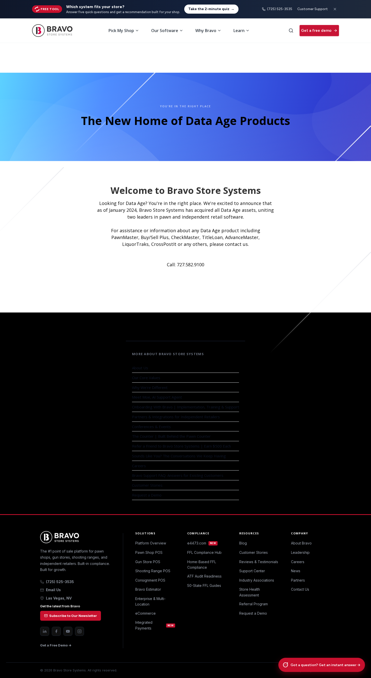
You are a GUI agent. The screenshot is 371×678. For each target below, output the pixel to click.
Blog (243, 543)
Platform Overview (150, 543)
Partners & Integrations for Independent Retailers (176, 416)
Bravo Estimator (148, 589)
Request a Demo (147, 495)
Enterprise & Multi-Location (150, 601)
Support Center (252, 571)
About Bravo (301, 543)
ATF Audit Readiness (204, 576)
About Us (140, 367)
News (295, 571)
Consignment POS (150, 580)
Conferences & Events (151, 426)
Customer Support (312, 9)
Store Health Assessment (249, 592)
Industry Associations (256, 580)
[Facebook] (56, 631)
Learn (239, 30)
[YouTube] (67, 631)
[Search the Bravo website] (291, 30)
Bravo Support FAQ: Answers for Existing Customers (177, 475)
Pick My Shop (121, 30)
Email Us (53, 590)
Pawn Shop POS (149, 552)
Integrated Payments (154, 625)
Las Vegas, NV (59, 598)
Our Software (164, 30)
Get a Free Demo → (55, 645)
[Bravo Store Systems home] (75, 537)
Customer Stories (147, 485)
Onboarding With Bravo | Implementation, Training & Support (185, 406)
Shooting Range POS (152, 571)
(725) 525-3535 (279, 9)
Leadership (300, 552)
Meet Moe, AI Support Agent (157, 397)
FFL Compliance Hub (204, 552)
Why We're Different (150, 387)
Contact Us (300, 589)
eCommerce (145, 613)
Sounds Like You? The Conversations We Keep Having (179, 455)
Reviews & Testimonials (258, 562)
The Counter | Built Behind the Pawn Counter (171, 436)
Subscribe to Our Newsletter (73, 616)
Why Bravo (205, 30)
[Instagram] (79, 631)
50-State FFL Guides (204, 585)
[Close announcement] (335, 9)
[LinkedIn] (44, 631)
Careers (139, 465)
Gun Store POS (147, 562)
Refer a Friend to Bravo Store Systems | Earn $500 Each (181, 446)
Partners (298, 580)
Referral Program (253, 604)
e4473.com (201, 543)
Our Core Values (146, 377)
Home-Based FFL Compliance (201, 564)
